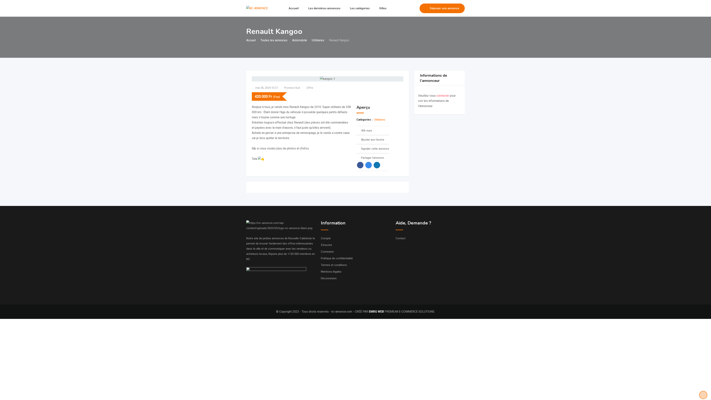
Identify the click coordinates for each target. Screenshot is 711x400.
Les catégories (360, 8)
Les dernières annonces (324, 8)
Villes (382, 8)
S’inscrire (326, 245)
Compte (326, 238)
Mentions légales (331, 271)
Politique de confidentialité (337, 258)
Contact (400, 238)
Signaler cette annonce (375, 148)
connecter (443, 95)
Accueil (294, 8)
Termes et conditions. (334, 265)
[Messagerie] (408, 8)
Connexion (327, 251)
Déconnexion (329, 278)
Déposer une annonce (444, 8)
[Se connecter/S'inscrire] (414, 8)
